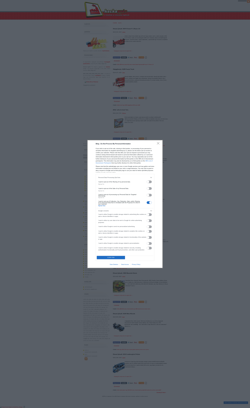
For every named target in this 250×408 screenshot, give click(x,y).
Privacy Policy (136, 264)
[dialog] (125, 204)
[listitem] (125, 177)
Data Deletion (114, 264)
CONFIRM (111, 257)
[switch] (149, 182)
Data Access (125, 264)
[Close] (159, 144)
